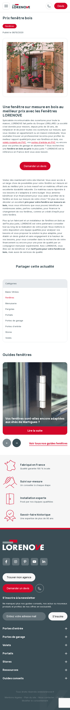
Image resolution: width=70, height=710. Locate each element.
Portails (9, 315)
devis (60, 6)
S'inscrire (57, 616)
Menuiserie (11, 303)
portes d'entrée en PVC (43, 142)
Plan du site (30, 697)
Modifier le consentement (35, 700)
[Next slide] (16, 443)
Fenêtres (9, 26)
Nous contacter (46, 697)
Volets (8, 338)
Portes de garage (14, 320)
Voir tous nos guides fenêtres (48, 443)
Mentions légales (13, 697)
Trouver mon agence (19, 577)
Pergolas (9, 309)
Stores (8, 332)
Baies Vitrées (12, 292)
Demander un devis (35, 166)
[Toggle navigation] (6, 6)
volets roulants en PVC (14, 142)
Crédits (60, 697)
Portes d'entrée (13, 326)
